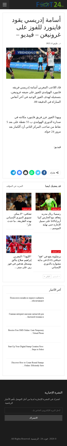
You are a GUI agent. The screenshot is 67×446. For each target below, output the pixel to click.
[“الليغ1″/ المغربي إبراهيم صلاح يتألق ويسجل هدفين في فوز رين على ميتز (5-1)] (18, 244)
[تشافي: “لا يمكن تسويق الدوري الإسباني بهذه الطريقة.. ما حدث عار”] (18, 201)
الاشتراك (33, 418)
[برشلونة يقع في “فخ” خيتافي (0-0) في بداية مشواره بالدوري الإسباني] (48, 244)
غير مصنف (56, 209)
